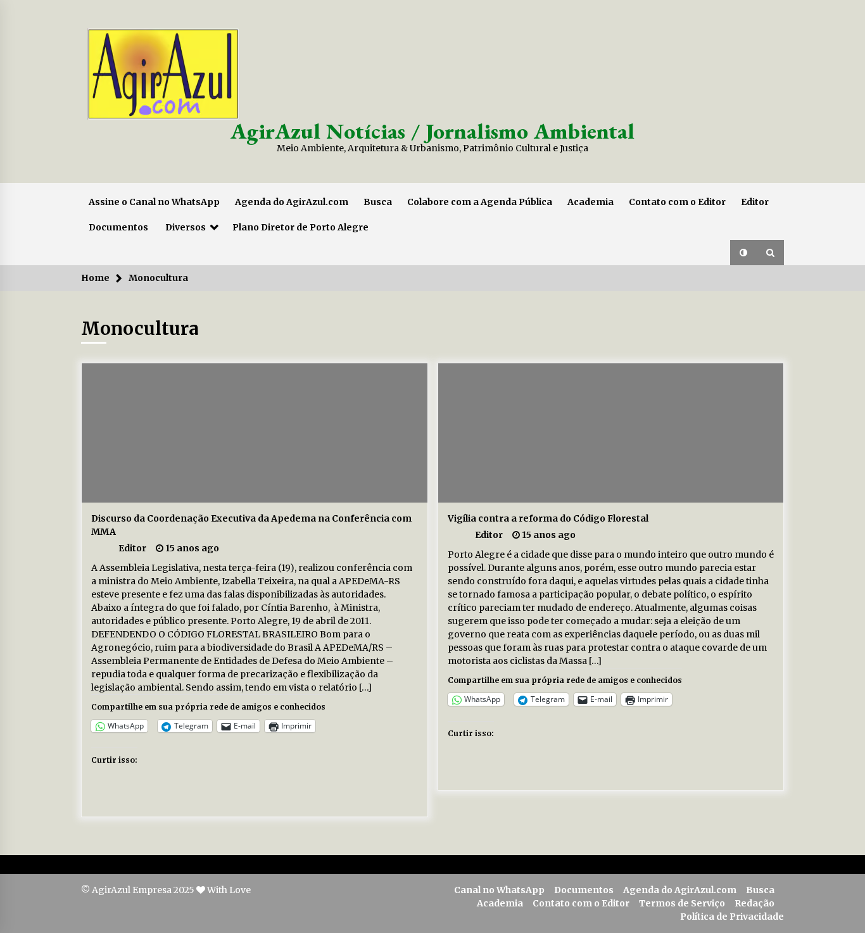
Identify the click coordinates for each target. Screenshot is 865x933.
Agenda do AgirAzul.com (291, 202)
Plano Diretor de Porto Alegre (300, 227)
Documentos (118, 227)
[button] (743, 252)
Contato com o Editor (677, 202)
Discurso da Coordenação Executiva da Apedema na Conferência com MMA (251, 525)
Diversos (185, 227)
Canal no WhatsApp (499, 890)
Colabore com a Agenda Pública (479, 202)
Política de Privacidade (732, 916)
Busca (377, 202)
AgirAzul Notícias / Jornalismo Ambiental (432, 130)
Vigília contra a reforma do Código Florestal (548, 518)
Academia (590, 202)
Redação (754, 903)
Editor (755, 202)
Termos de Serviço (682, 903)
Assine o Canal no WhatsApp (154, 202)
